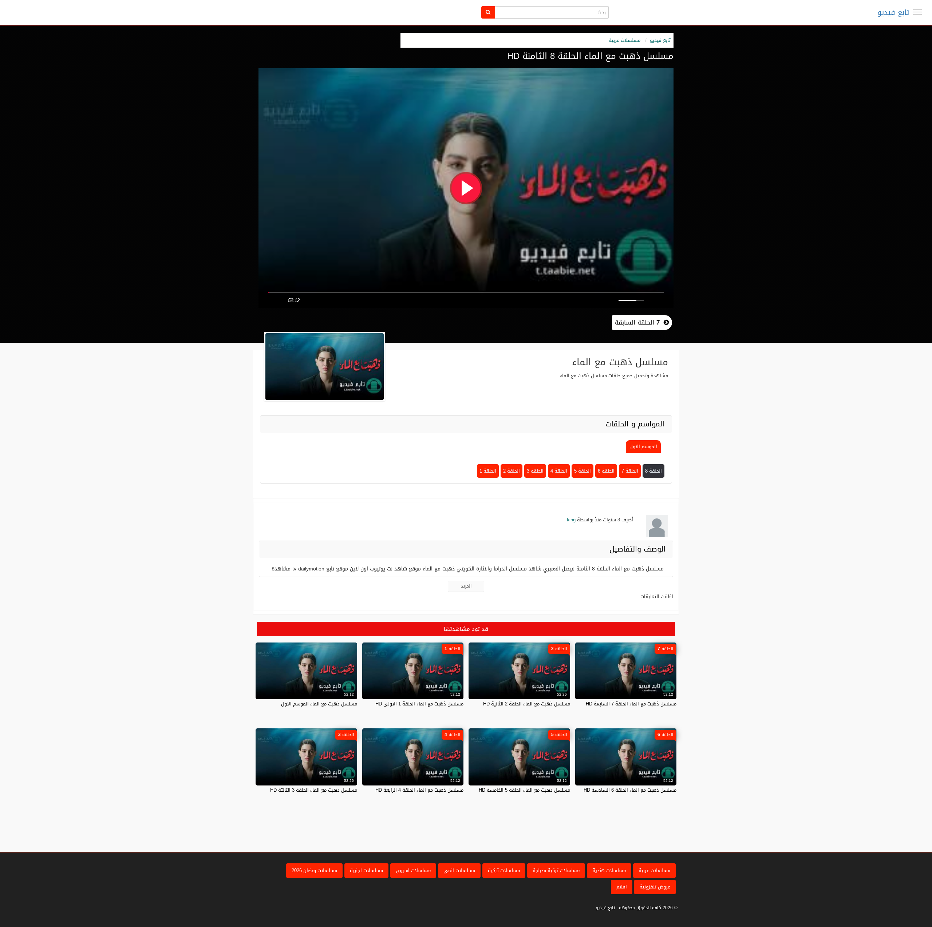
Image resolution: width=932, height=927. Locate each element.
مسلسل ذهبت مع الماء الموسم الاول (319, 703)
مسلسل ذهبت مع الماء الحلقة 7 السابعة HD (631, 703)
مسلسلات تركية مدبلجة (556, 870)
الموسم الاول (643, 446)
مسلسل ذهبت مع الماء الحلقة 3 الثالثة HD (313, 790)
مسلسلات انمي (459, 870)
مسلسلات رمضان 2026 (314, 870)
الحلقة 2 (511, 471)
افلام (621, 886)
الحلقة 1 (487, 471)
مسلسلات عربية (624, 40)
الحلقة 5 (582, 471)
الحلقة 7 (629, 471)
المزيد (466, 586)
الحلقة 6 (606, 471)
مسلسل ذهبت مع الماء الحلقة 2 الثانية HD (526, 703)
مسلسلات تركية (504, 870)
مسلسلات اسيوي (413, 870)
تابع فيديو (893, 12)
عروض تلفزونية (655, 886)
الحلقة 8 (653, 471)
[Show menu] (917, 12)
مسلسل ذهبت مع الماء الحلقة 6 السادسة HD (630, 790)
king (571, 519)
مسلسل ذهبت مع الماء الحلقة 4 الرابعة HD (419, 790)
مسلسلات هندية (609, 870)
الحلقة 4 (558, 471)
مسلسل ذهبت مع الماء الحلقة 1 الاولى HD (419, 703)
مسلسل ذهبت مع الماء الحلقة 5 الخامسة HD (524, 790)
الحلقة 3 (535, 471)
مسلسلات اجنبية (366, 870)
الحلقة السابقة (637, 322)
